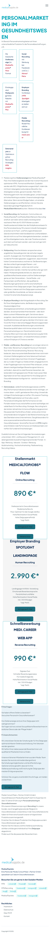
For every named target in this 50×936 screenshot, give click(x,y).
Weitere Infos (25, 536)
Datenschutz (8, 910)
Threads (21, 884)
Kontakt (7, 916)
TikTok (12, 891)
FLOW (25, 473)
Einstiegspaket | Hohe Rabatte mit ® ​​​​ (9, 98)
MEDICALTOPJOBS (24, 465)
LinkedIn (42, 888)
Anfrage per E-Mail (25, 527)
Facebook (20, 888)
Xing (4, 891)
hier (44, 208)
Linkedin (11, 884)
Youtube (31, 884)
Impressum (8, 906)
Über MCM (8, 913)
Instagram (31, 888)
